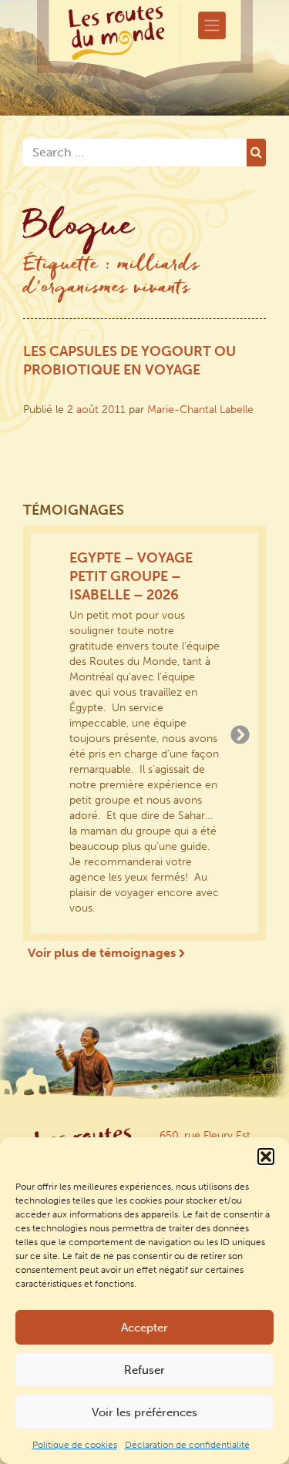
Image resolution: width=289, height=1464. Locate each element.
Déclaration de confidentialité (187, 1444)
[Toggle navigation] (212, 25)
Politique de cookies (74, 1444)
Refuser (144, 1370)
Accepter (144, 1328)
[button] (266, 1156)
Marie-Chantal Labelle (200, 409)
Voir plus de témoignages (103, 952)
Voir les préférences (144, 1412)
